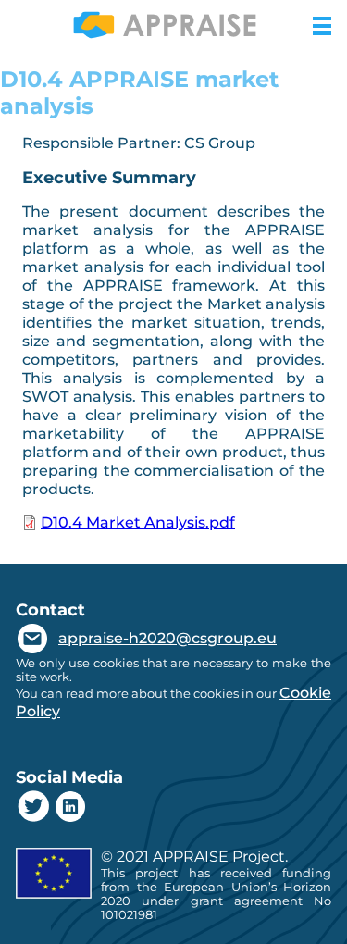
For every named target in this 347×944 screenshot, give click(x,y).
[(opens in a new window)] (34, 808)
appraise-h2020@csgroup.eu (167, 638)
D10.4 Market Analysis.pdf (138, 522)
